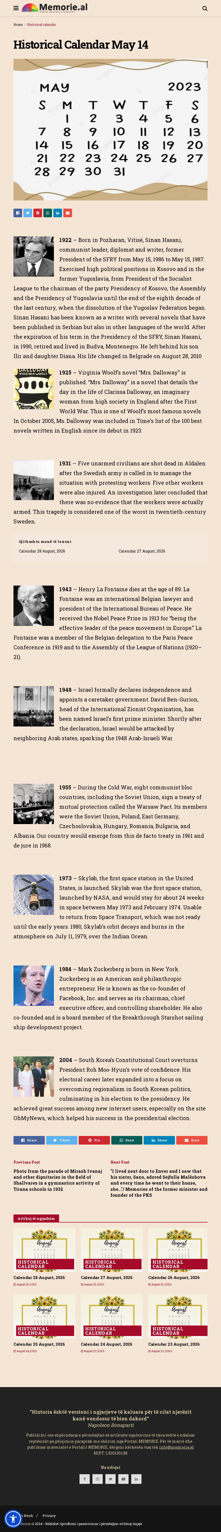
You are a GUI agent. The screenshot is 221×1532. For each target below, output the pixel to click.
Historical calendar (41, 24)
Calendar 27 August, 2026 (142, 551)
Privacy (49, 1515)
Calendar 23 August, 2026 (174, 1344)
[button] (13, 1519)
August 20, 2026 (161, 1351)
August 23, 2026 (93, 1351)
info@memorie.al (176, 1447)
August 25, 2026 (26, 1284)
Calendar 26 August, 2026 (174, 1277)
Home (18, 24)
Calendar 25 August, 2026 (39, 1344)
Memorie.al (25, 1524)
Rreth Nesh (23, 1515)
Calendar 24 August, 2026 (106, 1344)
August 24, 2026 (26, 1351)
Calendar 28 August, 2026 (42, 551)
